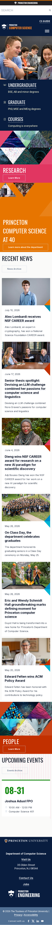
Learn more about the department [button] (25, 247)
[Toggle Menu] (47, 31)
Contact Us (26, 878)
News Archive (14, 269)
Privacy (18, 915)
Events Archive (14, 770)
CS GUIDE (44, 21)
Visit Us (26, 859)
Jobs (26, 884)
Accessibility (31, 915)
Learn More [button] (14, 178)
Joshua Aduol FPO (19, 801)
